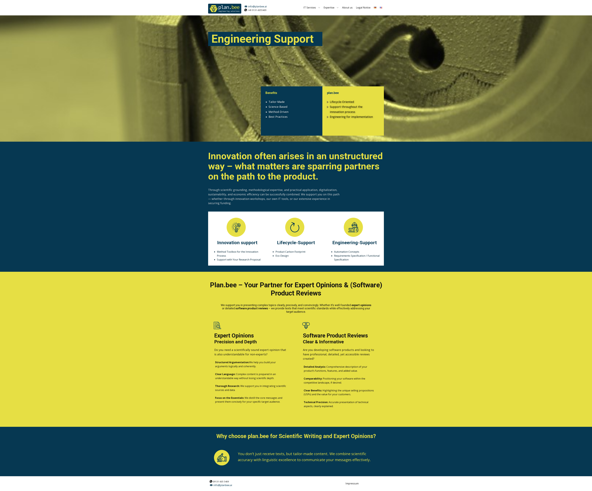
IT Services (309, 7)
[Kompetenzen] (224, 9)
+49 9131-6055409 (256, 9)
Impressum (352, 483)
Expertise (329, 7)
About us (347, 7)
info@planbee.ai (257, 6)
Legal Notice (363, 7)
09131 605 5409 (220, 481)
